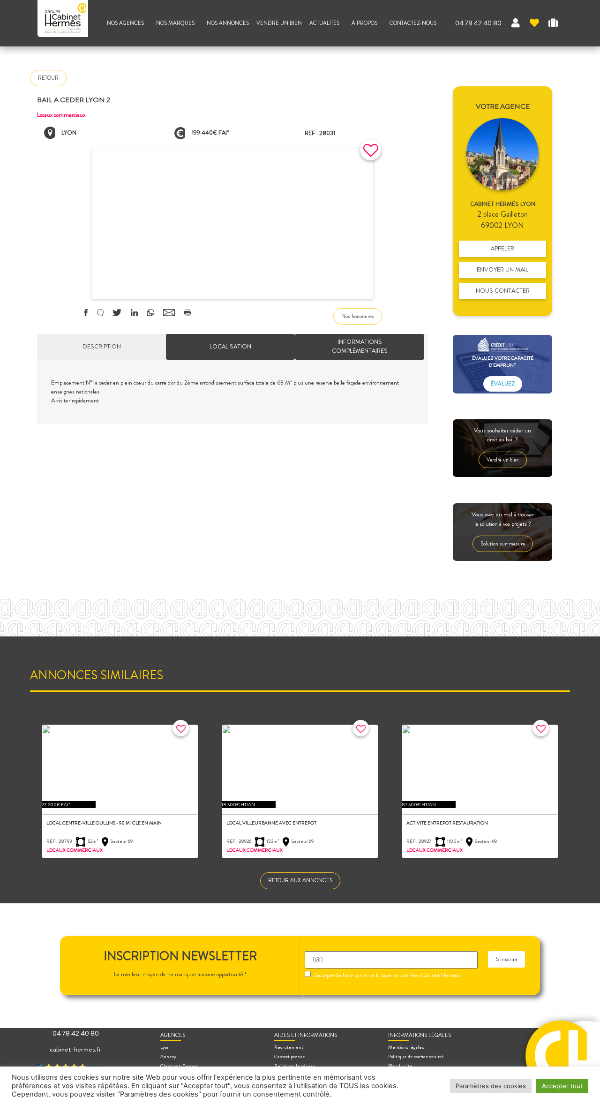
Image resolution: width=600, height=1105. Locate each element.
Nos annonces (228, 23)
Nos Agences (125, 23)
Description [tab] (101, 346)
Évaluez (503, 383)
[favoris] (534, 23)
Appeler (502, 248)
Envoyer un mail (502, 269)
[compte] (515, 23)
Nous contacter (503, 291)
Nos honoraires (357, 316)
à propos (364, 23)
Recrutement (288, 1047)
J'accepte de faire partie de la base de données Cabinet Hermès (387, 975)
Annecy (168, 1056)
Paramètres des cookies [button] (491, 1086)
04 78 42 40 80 (478, 23)
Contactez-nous (413, 23)
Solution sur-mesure (502, 543)
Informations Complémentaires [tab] (360, 346)
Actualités (324, 23)
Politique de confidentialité (416, 1056)
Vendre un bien (279, 23)
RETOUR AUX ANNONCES (300, 880)
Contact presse (289, 1056)
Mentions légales (406, 1047)
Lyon (165, 1047)
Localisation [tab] (230, 346)
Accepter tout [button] (562, 1086)
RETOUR (48, 78)
